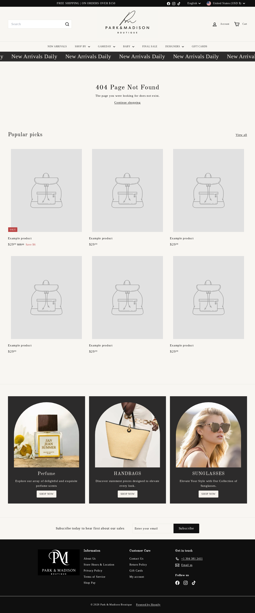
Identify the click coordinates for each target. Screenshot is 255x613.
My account (136, 576)
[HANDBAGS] (127, 434)
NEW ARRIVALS (57, 46)
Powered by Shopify (148, 604)
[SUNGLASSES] (208, 434)
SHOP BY (81, 46)
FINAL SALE (150, 46)
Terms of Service (94, 576)
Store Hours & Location (99, 564)
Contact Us (136, 558)
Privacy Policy (93, 570)
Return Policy (138, 564)
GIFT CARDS (200, 46)
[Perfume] (46, 434)
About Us (90, 558)
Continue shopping (127, 102)
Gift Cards (136, 570)
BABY (127, 46)
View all (241, 134)
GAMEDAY (105, 46)
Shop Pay (90, 582)
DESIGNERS (173, 46)
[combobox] (40, 24)
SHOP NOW (46, 493)
